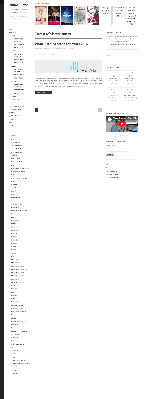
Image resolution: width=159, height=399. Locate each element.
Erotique (13, 224)
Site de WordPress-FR (112, 177)
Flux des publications (112, 171)
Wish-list (14, 370)
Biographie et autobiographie (20, 168)
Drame (13, 214)
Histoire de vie (15, 240)
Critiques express (16, 204)
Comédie (14, 188)
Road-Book (14, 315)
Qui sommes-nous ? (15, 116)
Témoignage (15, 350)
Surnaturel (14, 341)
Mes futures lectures (18, 40)
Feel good (14, 233)
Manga (13, 285)
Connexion (109, 168)
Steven (13, 81)
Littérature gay (15, 279)
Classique (14, 185)
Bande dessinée (16, 158)
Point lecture (15, 302)
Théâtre (13, 354)
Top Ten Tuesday (16, 367)
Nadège (13, 66)
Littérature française (17, 276)
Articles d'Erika (15, 142)
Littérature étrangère (17, 272)
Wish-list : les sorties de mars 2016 (61, 44)
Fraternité (14, 237)
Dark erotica (15, 207)
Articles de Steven (16, 152)
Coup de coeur (15, 201)
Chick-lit (13, 181)
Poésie (13, 298)
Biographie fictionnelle (18, 172)
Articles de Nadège (17, 149)
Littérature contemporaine (19, 269)
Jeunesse (14, 253)
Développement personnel (19, 211)
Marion (13, 51)
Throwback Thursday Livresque (20, 363)
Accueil (11, 29)
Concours (12, 119)
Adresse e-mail (110, 145)
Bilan (12, 165)
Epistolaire (14, 220)
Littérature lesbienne (17, 282)
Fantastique (14, 230)
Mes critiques (19, 44)
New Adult (14, 289)
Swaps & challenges (15, 109)
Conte (13, 194)
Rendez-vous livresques (17, 106)
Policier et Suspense (17, 305)
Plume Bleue (18, 5)
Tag (12, 347)
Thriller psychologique (18, 360)
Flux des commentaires (113, 174)
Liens (10, 122)
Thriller (13, 357)
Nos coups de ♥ (14, 100)
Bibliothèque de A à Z (17, 162)
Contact (12, 126)
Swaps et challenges (17, 344)
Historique (14, 243)
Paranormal (14, 295)
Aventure (14, 155)
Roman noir (14, 324)
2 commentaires (53, 54)
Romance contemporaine (19, 331)
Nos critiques (13, 96)
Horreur (13, 246)
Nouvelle (14, 292)
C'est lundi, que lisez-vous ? (20, 178)
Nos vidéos (12, 103)
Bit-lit (13, 175)
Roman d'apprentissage (18, 321)
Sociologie (14, 337)
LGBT (12, 256)
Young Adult (15, 373)
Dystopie (14, 217)
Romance (14, 328)
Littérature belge (16, 263)
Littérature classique (17, 266)
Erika (13, 36)
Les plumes (12, 32)
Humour (13, 250)
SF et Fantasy (15, 334)
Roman (13, 318)
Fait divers (14, 227)
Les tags (11, 113)
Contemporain (15, 198)
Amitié (13, 139)
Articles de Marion (16, 145)
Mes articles (18, 47)
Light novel (14, 259)
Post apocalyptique (17, 308)
